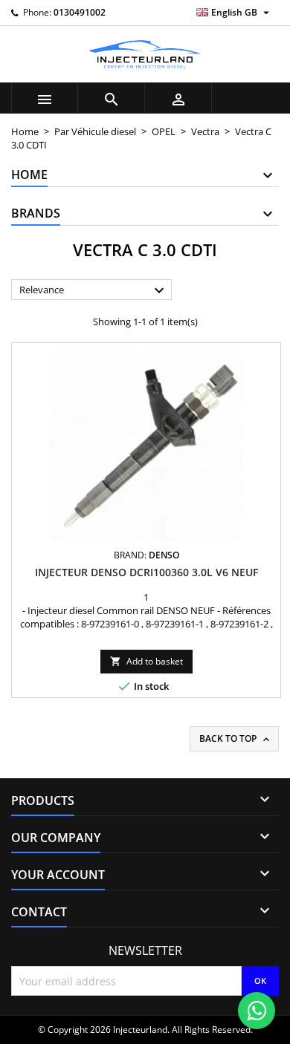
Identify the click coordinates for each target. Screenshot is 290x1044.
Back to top (235, 739)
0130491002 (80, 12)
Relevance (93, 290)
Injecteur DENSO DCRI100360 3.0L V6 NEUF (146, 572)
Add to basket (146, 661)
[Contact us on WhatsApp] (256, 1010)
